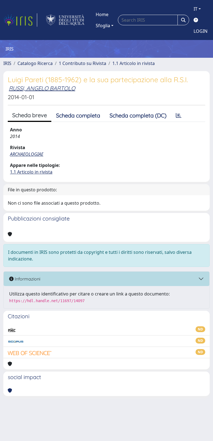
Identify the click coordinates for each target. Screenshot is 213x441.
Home (102, 14)
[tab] (178, 115)
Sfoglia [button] (103, 25)
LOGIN (200, 31)
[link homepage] (20, 20)
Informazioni (27, 279)
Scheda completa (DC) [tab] (138, 115)
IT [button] (195, 9)
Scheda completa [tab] (78, 115)
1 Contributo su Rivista (82, 63)
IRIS (7, 63)
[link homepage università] (65, 20)
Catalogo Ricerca (35, 63)
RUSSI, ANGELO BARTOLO (42, 88)
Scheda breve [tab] (29, 115)
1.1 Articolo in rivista (133, 63)
